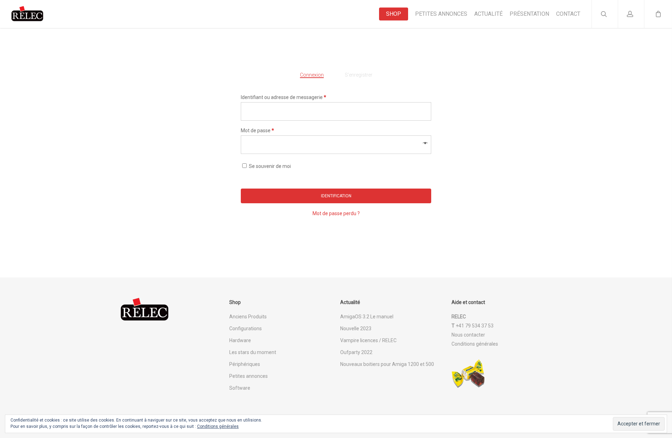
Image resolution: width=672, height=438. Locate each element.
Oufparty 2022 (356, 352)
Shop (393, 14)
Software (239, 388)
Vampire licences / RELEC (368, 340)
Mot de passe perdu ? (336, 213)
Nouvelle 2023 (355, 328)
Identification (336, 195)
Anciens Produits (248, 316)
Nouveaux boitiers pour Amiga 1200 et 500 (387, 364)
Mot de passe (257, 130)
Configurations (245, 328)
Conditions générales (474, 344)
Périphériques (244, 364)
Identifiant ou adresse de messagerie (283, 97)
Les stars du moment (252, 352)
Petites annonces (441, 14)
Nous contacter (468, 335)
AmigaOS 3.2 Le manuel (366, 316)
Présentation (529, 14)
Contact (568, 14)
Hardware (240, 340)
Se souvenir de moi (270, 166)
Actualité (488, 14)
